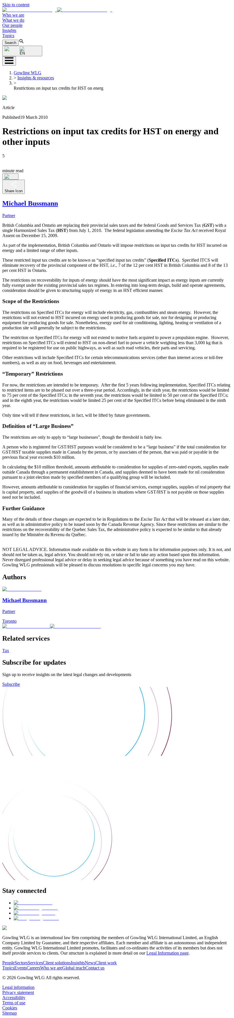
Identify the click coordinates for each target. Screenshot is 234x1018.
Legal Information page (167, 953)
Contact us (94, 967)
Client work (106, 962)
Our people (12, 25)
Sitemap (9, 1013)
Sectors (21, 962)
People (8, 962)
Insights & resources (35, 77)
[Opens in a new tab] (33, 902)
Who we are (13, 15)
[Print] (10, 176)
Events (20, 967)
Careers (33, 967)
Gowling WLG (27, 72)
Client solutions (57, 962)
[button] (57, 9)
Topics (8, 35)
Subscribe (11, 684)
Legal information (18, 987)
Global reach (73, 967)
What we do (13, 20)
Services (35, 962)
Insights (9, 30)
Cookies (9, 1007)
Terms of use (13, 1002)
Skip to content (15, 4)
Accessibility (13, 997)
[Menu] (9, 61)
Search (10, 43)
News (90, 962)
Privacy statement (18, 992)
